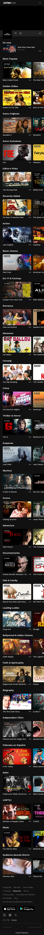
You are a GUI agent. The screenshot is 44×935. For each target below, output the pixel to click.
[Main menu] (40, 2)
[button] (22, 48)
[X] (15, 915)
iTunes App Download (10, 909)
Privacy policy (8, 894)
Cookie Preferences (22, 933)
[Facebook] (10, 915)
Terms (25, 891)
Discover (17, 887)
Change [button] (14, 920)
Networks (17, 891)
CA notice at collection (25, 894)
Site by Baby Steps (34, 927)
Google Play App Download (27, 909)
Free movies (28, 887)
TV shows (7, 891)
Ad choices (7, 898)
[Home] (9, 3)
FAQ (15, 898)
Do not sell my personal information (18, 902)
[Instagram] (4, 915)
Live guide (7, 887)
